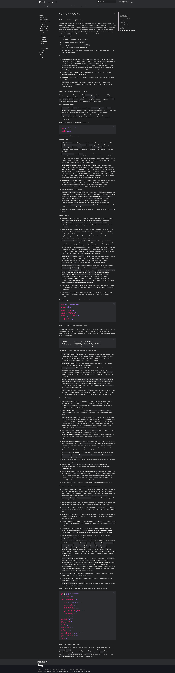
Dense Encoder (124, 22)
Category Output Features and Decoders (127, 27)
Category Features (45, 24)
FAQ (98, 6)
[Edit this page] (115, 14)
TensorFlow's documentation (84, 207)
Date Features (43, 41)
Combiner (41, 50)
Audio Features (44, 33)
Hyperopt (41, 57)
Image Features (44, 30)
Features (41, 15)
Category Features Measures (127, 30)
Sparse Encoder (125, 24)
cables (88, 671)
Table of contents (124, 13)
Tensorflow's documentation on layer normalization (96, 532)
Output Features (44, 19)
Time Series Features (45, 46)
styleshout (80, 671)
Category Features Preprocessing (124, 15)
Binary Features (44, 26)
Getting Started (48, 6)
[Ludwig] (42, 1)
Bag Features (43, 39)
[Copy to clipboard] (114, 127)
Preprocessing (42, 52)
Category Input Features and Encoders (127, 19)
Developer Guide (82, 6)
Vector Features (44, 48)
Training (41, 55)
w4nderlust (48, 671)
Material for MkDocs (70, 671)
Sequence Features (45, 35)
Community (91, 6)
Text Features (43, 28)
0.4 (56, 2)
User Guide (57, 6)
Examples (73, 6)
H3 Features (43, 44)
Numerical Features (45, 21)
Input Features (43, 17)
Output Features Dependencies (82, 365)
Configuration (65, 6)
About (40, 6)
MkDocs (61, 671)
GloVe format (66, 169)
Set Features (43, 37)
